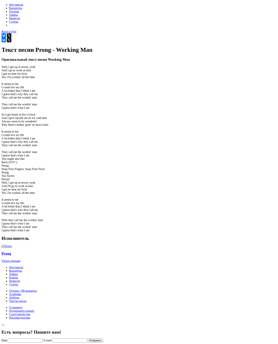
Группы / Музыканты (23, 290)
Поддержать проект (21, 310)
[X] (9, 35)
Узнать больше (11, 260)
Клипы (13, 277)
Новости (14, 281)
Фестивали (16, 267)
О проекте (15, 307)
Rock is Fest (9, 31)
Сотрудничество (19, 314)
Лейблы (14, 297)
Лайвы (13, 274)
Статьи (13, 284)
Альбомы (15, 294)
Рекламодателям (19, 317)
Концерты (15, 270)
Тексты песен (17, 301)
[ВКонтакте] (4, 35)
